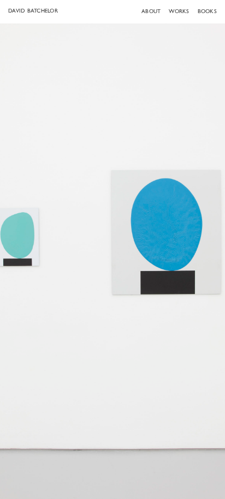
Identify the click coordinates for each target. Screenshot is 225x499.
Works (179, 12)
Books (207, 12)
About (151, 12)
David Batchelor (33, 11)
